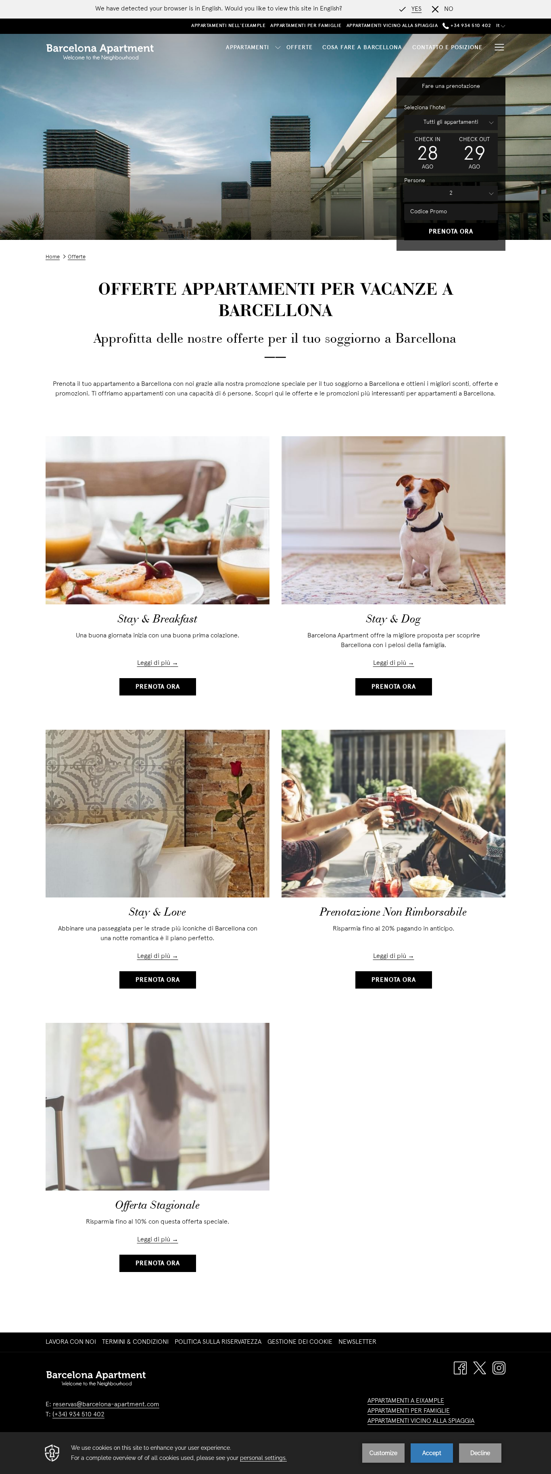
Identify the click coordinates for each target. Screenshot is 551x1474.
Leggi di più (153, 663)
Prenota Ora (158, 687)
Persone (414, 180)
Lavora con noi (72, 1342)
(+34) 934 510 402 (78, 1415)
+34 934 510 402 (470, 26)
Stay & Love (157, 913)
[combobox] (451, 122)
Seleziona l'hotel (424, 107)
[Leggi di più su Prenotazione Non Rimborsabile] (393, 813)
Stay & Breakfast (158, 620)
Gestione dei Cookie (299, 1342)
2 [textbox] (451, 193)
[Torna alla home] (100, 52)
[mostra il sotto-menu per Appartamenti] (278, 48)
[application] (275, 1453)
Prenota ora (451, 232)
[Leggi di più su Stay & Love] (157, 813)
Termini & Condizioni (135, 1342)
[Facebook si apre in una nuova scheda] (460, 1368)
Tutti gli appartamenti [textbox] (451, 122)
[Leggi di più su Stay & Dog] (393, 520)
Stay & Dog (393, 620)
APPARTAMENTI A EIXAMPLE (405, 1401)
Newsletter (358, 1342)
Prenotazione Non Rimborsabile (393, 913)
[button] (427, 153)
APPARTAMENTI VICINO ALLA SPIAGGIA (420, 1421)
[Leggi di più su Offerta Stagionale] (157, 1107)
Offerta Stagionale (157, 1206)
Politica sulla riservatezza (218, 1342)
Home (53, 257)
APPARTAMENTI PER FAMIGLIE (408, 1411)
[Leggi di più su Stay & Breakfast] (157, 520)
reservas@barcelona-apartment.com (106, 1404)
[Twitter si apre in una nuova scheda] (479, 1368)
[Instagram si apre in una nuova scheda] (499, 1368)
